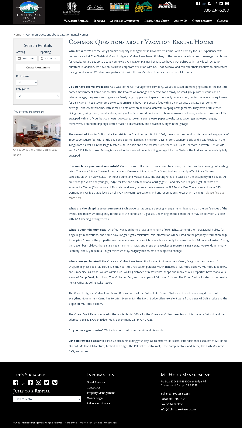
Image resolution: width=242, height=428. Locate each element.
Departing (45, 52)
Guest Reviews (96, 382)
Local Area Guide (157, 21)
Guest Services (202, 21)
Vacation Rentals (76, 21)
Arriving (20, 52)
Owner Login (95, 398)
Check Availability (38, 67)
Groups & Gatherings (125, 21)
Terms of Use (70, 422)
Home (17, 34)
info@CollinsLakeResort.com (178, 409)
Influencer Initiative (98, 403)
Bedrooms (22, 76)
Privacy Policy (85, 422)
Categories (22, 89)
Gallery (222, 21)
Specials (99, 21)
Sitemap (98, 422)
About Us (181, 21)
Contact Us (94, 387)
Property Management (101, 393)
